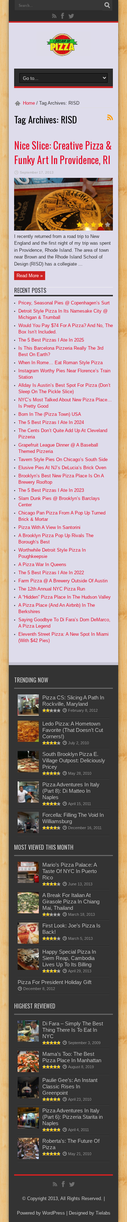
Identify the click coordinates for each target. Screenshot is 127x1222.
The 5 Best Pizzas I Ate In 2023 (51, 490)
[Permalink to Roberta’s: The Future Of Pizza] (28, 1157)
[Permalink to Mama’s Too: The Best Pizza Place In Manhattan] (28, 1070)
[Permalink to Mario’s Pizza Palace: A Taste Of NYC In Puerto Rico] (28, 881)
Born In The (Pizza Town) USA (49, 414)
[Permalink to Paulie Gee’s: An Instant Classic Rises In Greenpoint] (28, 1096)
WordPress (53, 1213)
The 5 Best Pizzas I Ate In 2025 (51, 340)
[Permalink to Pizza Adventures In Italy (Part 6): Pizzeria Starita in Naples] (28, 1127)
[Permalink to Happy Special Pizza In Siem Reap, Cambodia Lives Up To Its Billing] (28, 968)
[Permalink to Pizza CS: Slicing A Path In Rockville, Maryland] (28, 714)
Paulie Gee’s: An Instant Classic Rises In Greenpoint (69, 1086)
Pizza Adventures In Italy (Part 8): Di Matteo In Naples (70, 790)
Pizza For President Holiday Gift (54, 982)
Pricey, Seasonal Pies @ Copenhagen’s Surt (64, 303)
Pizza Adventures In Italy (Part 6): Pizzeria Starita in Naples (72, 1116)
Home (29, 103)
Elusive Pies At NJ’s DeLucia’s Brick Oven (62, 467)
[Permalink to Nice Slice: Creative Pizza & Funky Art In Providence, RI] (63, 229)
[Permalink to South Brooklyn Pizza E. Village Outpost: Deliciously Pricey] (28, 770)
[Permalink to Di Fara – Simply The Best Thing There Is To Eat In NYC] (28, 1040)
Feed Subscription (110, 117)
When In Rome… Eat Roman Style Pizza (60, 362)
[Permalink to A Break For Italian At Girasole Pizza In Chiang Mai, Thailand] (28, 911)
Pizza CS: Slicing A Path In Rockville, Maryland (73, 700)
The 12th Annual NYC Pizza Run (51, 589)
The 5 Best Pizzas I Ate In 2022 (51, 572)
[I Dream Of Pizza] (63, 50)
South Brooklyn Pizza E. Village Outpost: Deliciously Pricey (73, 760)
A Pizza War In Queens (42, 564)
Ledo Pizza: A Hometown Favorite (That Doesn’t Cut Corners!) (72, 730)
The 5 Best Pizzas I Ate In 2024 (51, 422)
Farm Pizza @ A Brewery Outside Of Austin (63, 580)
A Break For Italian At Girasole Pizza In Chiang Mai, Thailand (70, 901)
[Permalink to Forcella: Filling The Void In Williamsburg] (28, 831)
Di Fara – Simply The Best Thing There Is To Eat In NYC (72, 1029)
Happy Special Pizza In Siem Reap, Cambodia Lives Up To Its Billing (69, 958)
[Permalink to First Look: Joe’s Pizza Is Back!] (28, 942)
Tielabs (103, 1213)
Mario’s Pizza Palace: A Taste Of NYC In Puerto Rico (69, 871)
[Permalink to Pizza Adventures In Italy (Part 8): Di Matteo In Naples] (28, 801)
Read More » (30, 275)
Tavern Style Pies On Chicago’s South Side (63, 459)
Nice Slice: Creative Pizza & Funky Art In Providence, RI (63, 152)
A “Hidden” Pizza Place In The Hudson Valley (64, 597)
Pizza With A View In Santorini (49, 527)
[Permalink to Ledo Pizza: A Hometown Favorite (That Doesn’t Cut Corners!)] (28, 740)
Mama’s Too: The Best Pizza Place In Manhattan (71, 1057)
